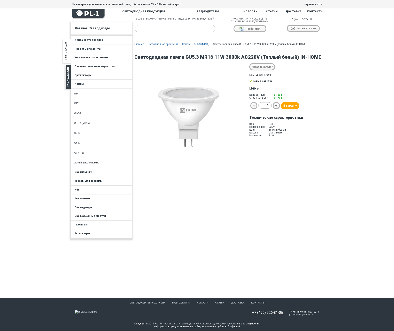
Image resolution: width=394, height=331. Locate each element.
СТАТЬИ (272, 11)
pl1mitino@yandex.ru (301, 314)
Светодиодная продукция (163, 44)
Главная (139, 44)
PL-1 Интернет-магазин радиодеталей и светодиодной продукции (193, 323)
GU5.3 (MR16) (201, 44)
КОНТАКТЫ (315, 11)
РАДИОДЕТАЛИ (208, 11)
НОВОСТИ (250, 11)
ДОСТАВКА (294, 11)
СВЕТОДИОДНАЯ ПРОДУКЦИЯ (143, 11)
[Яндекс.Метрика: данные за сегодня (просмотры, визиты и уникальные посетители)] (86, 312)
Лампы (186, 44)
